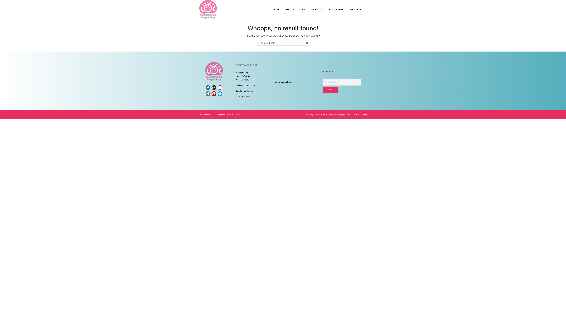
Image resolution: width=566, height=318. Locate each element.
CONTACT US (355, 10)
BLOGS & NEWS (336, 10)
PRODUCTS (316, 10)
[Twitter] (220, 93)
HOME (276, 10)
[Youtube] (220, 87)
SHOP (303, 10)
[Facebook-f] (208, 87)
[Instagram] (214, 87)
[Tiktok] (208, 93)
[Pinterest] (214, 93)
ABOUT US (289, 10)
